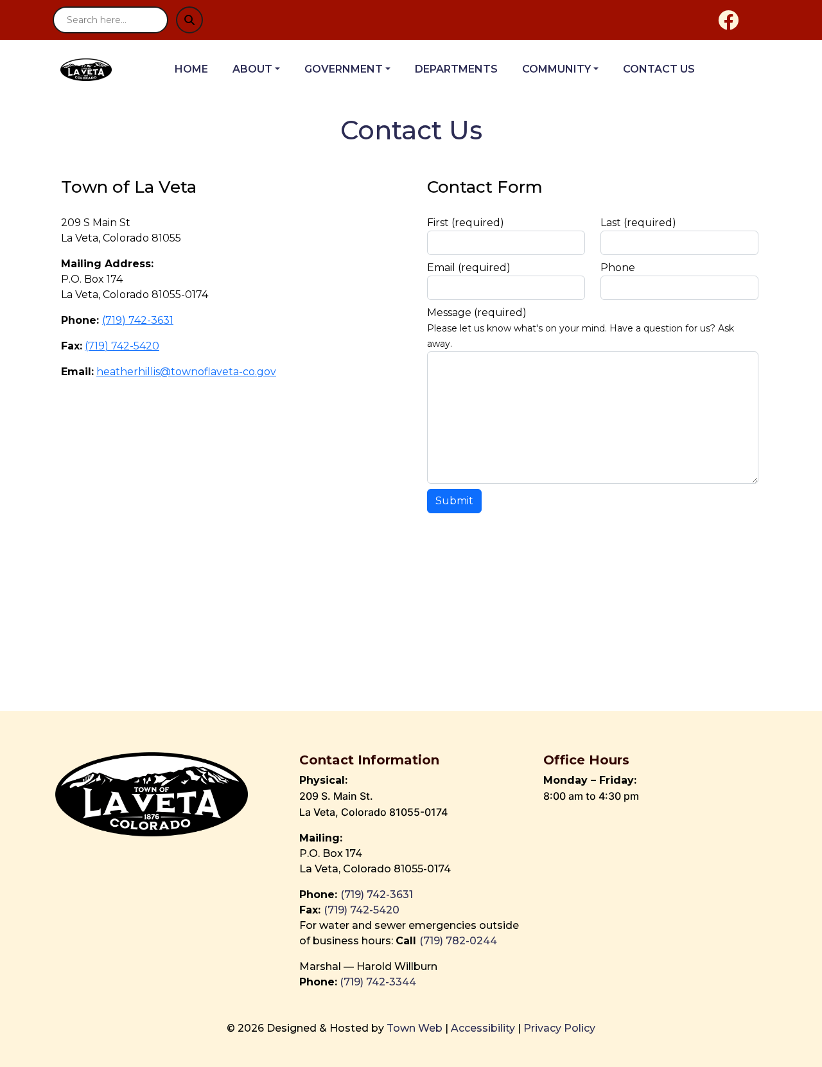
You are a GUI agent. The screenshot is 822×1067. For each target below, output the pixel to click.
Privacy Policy (559, 1028)
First (465, 222)
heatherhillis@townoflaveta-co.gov (186, 372)
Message (477, 312)
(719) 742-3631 (137, 320)
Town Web (414, 1028)
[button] (263, 69)
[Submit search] (189, 19)
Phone (617, 267)
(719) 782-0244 (459, 941)
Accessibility (483, 1028)
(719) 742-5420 (122, 346)
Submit (454, 501)
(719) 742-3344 (378, 982)
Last (638, 222)
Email (469, 267)
